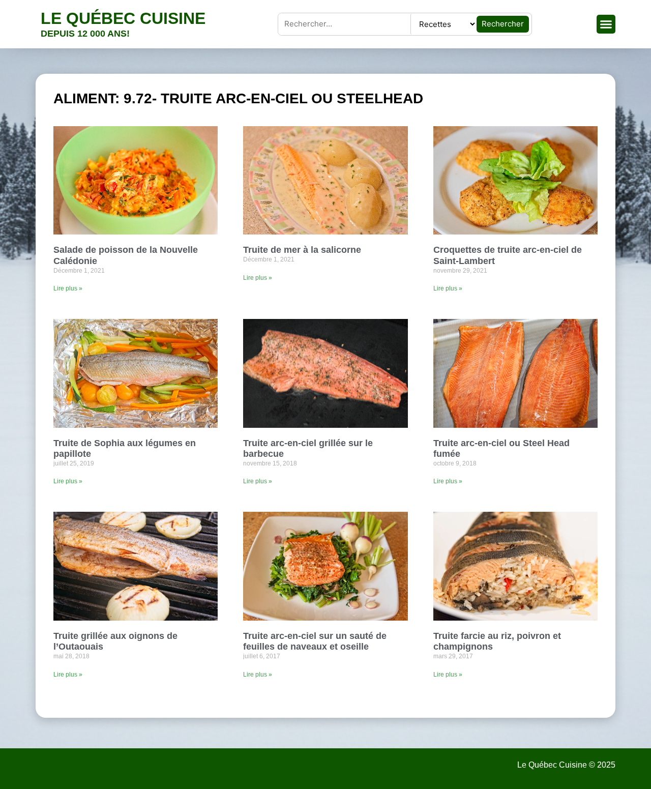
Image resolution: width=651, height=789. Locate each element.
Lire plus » (67, 288)
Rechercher (503, 23)
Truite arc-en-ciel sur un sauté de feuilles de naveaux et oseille (315, 641)
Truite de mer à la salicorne (302, 250)
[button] (606, 24)
